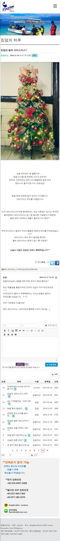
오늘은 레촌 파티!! (16, 440)
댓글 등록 (52, 365)
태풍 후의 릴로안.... (17, 408)
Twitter (52, 263)
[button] (5, 330)
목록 (56, 374)
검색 (35, 455)
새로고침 (52, 325)
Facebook (57, 263)
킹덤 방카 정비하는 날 (18, 435)
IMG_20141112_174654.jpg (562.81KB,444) (20, 269)
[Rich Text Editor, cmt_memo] (30, 347)
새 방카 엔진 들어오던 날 (18, 445)
